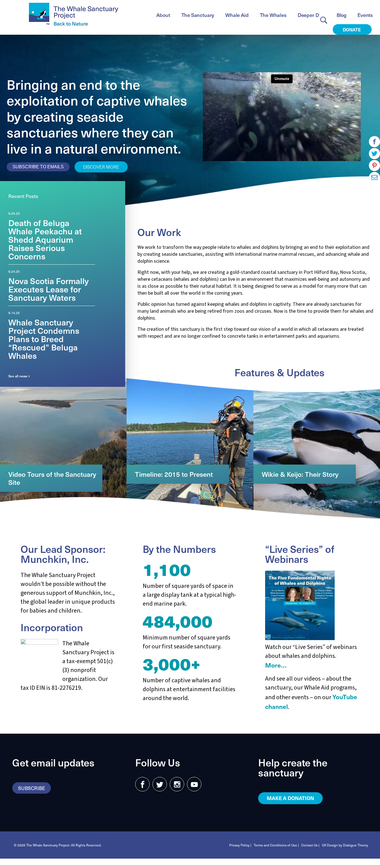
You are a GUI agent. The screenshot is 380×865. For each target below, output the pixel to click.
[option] (51, 238)
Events (365, 15)
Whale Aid (236, 15)
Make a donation (290, 798)
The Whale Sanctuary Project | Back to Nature (73, 14)
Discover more (101, 166)
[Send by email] (374, 177)
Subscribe (31, 788)
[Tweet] (374, 153)
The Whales (273, 15)
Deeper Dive (311, 15)
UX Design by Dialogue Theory (345, 845)
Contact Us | (310, 845)
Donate (352, 29)
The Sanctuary (197, 15)
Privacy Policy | (240, 845)
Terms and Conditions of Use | (276, 845)
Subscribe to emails (38, 166)
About (163, 15)
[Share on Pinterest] (374, 165)
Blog (341, 15)
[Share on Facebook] (374, 141)
